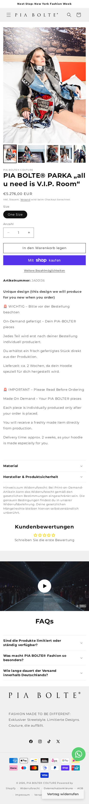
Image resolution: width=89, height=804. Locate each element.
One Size (15, 214)
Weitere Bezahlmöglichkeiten (44, 270)
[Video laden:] (44, 586)
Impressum (22, 794)
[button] (8, 15)
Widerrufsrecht (30, 788)
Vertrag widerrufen (63, 794)
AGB (80, 788)
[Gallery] (44, 95)
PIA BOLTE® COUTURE (41, 782)
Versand (25, 199)
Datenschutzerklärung (58, 788)
